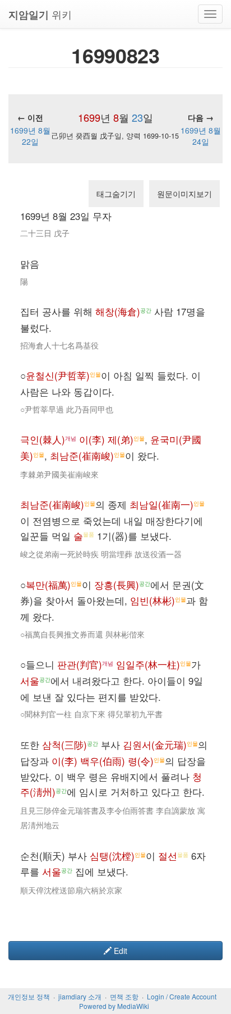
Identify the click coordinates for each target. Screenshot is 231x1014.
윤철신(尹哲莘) (58, 375)
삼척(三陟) (64, 744)
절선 (167, 855)
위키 (40, 14)
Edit (119, 950)
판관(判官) (79, 664)
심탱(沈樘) (112, 855)
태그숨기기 (116, 193)
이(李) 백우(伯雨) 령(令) (103, 761)
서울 (29, 680)
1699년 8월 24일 (201, 136)
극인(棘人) (42, 439)
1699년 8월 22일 (30, 136)
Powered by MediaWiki (114, 1006)
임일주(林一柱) (148, 664)
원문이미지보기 (184, 193)
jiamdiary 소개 (79, 996)
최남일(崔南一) (161, 504)
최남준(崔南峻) (82, 455)
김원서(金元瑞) (155, 744)
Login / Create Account (181, 996)
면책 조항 (124, 996)
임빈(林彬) (152, 600)
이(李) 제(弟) (106, 439)
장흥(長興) (116, 584)
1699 (89, 117)
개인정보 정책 (29, 996)
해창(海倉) (117, 311)
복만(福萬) (48, 584)
